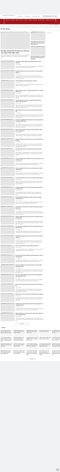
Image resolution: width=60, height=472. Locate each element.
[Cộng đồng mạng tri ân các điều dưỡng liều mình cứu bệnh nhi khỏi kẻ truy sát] (38, 36)
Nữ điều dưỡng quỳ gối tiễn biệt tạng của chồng (26, 80)
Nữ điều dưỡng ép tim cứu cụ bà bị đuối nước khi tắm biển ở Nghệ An (29, 72)
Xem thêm (22, 323)
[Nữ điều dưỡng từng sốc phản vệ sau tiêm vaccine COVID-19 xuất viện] (8, 239)
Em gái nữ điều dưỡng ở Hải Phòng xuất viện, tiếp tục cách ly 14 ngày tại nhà (29, 256)
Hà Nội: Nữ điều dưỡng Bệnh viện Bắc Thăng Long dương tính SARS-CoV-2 (29, 198)
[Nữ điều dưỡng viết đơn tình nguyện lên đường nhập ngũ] (8, 152)
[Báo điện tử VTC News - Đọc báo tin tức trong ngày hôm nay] (9, 17)
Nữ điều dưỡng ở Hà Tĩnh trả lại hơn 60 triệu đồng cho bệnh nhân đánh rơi (29, 169)
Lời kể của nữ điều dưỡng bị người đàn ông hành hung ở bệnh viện (28, 62)
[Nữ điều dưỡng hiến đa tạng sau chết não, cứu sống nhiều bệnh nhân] (15, 40)
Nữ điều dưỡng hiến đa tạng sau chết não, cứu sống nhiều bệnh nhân (15, 52)
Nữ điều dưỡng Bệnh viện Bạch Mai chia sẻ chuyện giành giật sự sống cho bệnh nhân (29, 120)
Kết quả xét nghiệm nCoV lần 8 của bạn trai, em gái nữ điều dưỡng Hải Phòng (29, 265)
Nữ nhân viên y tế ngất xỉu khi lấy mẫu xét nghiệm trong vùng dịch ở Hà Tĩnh (29, 227)
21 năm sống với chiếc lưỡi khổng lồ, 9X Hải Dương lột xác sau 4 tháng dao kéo (30, 159)
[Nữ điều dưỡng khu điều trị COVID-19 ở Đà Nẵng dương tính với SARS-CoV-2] (8, 191)
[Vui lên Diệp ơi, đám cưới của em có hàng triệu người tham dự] (8, 181)
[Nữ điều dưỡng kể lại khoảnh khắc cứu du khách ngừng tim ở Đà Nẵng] (8, 143)
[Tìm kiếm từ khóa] (56, 16)
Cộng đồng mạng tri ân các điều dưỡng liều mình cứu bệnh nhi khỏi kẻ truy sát (38, 43)
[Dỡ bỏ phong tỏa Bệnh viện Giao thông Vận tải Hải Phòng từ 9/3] (8, 288)
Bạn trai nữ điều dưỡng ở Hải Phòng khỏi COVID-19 (27, 245)
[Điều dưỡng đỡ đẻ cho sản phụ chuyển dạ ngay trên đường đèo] (8, 113)
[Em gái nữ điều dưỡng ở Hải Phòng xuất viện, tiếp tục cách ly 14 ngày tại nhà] (8, 259)
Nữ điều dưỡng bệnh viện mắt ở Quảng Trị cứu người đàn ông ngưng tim (38, 57)
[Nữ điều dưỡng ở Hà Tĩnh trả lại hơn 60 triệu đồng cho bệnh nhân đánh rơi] (8, 172)
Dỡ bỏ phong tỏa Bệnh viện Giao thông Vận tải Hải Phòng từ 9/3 (29, 285)
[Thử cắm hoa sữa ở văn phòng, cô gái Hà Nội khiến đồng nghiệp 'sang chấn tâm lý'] (8, 104)
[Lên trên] (57, 470)
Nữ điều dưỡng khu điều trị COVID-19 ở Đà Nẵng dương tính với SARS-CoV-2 (29, 188)
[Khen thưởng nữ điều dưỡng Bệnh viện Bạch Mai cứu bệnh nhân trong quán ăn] (8, 133)
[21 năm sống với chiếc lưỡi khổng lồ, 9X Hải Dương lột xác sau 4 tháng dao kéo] (8, 162)
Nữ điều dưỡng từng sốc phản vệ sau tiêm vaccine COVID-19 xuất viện (29, 236)
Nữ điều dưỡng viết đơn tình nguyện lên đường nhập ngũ (28, 148)
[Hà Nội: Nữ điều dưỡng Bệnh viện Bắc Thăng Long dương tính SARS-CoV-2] (8, 201)
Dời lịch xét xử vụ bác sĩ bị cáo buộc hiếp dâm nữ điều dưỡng (29, 294)
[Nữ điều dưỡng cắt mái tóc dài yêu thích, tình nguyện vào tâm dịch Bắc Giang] (8, 220)
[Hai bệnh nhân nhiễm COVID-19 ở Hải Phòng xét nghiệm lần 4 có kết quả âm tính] (8, 307)
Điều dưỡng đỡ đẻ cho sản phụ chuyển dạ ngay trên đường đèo (29, 111)
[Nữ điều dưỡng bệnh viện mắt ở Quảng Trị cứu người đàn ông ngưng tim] (38, 50)
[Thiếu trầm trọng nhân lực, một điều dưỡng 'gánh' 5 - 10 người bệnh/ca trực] (8, 94)
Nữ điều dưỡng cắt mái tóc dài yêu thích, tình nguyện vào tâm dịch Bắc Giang (29, 217)
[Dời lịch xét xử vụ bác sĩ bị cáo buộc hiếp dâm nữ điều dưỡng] (8, 298)
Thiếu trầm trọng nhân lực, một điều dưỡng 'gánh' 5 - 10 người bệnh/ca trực (29, 91)
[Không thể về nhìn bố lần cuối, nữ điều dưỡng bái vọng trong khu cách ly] (8, 210)
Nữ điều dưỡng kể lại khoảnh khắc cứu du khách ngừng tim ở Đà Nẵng (29, 140)
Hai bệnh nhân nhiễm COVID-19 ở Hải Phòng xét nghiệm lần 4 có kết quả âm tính (29, 304)
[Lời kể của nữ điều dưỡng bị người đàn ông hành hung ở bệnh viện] (8, 65)
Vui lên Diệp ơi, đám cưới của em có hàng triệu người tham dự (29, 177)
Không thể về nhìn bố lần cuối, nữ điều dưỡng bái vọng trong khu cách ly (29, 207)
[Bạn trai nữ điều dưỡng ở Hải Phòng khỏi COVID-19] (8, 249)
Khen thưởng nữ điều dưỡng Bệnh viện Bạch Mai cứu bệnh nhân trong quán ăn (29, 130)
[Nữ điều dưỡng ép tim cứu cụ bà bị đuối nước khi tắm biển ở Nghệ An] (8, 74)
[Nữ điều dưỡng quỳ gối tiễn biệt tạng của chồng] (8, 84)
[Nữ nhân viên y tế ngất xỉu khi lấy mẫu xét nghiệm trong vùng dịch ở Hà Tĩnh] (8, 230)
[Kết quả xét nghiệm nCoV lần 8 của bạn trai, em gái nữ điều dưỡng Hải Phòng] (8, 268)
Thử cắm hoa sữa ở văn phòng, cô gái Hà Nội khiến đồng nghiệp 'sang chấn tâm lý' (28, 101)
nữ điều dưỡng (5, 29)
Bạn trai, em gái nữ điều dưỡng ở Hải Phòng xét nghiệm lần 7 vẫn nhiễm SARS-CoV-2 (29, 275)
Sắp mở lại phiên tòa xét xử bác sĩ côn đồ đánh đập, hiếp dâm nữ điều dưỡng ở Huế (29, 314)
